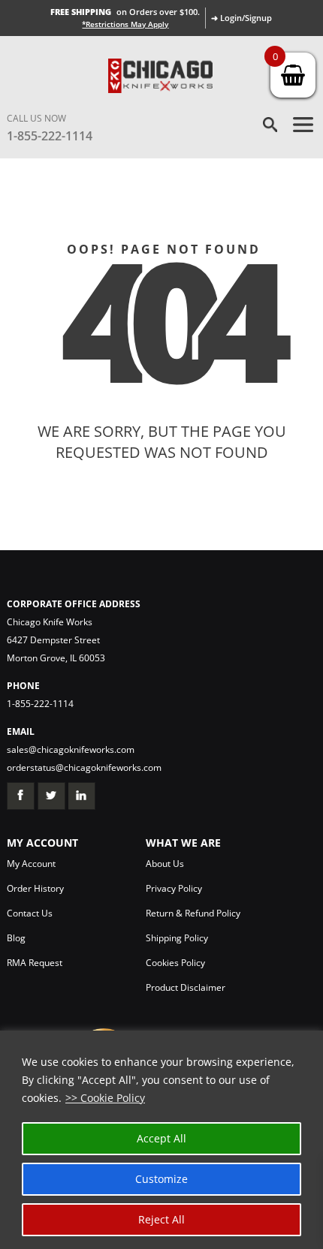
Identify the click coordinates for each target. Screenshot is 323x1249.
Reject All (161, 1219)
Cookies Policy (175, 962)
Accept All (161, 1138)
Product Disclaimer (185, 987)
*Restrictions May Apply (125, 24)
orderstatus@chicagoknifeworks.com (84, 767)
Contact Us (30, 913)
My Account (31, 863)
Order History (35, 888)
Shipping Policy (177, 937)
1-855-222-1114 (49, 136)
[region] (161, 1140)
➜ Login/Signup (241, 17)
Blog (16, 937)
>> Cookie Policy (105, 1098)
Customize (161, 1179)
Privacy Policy (174, 888)
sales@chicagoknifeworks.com (70, 749)
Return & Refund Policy (193, 913)
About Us (165, 863)
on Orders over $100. (125, 11)
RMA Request (34, 962)
